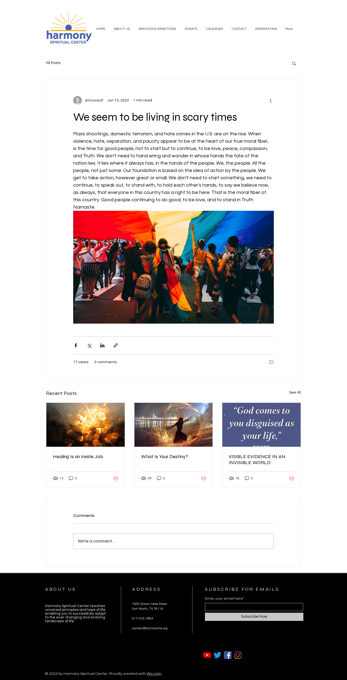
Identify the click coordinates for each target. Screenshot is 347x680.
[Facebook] (228, 655)
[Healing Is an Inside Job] (85, 425)
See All (295, 392)
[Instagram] (238, 655)
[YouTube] (207, 655)
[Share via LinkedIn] (102, 345)
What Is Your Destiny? (164, 456)
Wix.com (154, 674)
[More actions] (270, 100)
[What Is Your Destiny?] (173, 425)
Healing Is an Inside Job (78, 456)
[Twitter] (217, 655)
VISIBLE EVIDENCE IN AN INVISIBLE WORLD (257, 459)
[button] (294, 63)
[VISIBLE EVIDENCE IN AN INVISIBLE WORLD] (261, 425)
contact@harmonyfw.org (150, 628)
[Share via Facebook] (75, 345)
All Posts (53, 63)
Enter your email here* (224, 599)
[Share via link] (115, 345)
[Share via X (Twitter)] (89, 345)
